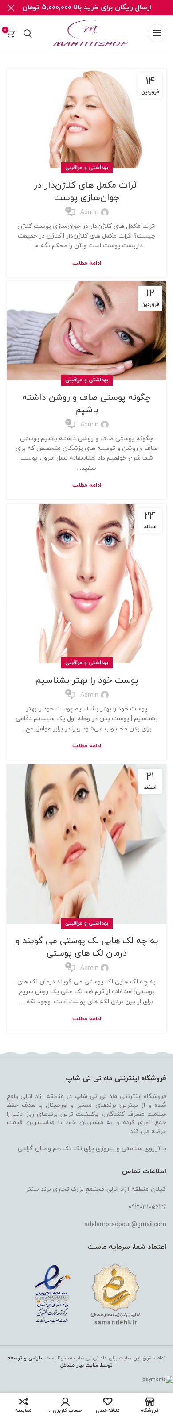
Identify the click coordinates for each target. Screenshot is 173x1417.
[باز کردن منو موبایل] (157, 33)
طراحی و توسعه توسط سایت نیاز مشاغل (60, 1362)
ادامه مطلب (86, 263)
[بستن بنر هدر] (11, 7)
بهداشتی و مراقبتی (86, 167)
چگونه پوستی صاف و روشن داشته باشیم (86, 404)
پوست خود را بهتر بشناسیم (86, 680)
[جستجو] (27, 33)
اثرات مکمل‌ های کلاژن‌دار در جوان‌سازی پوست (86, 191)
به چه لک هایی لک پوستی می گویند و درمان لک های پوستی (87, 947)
